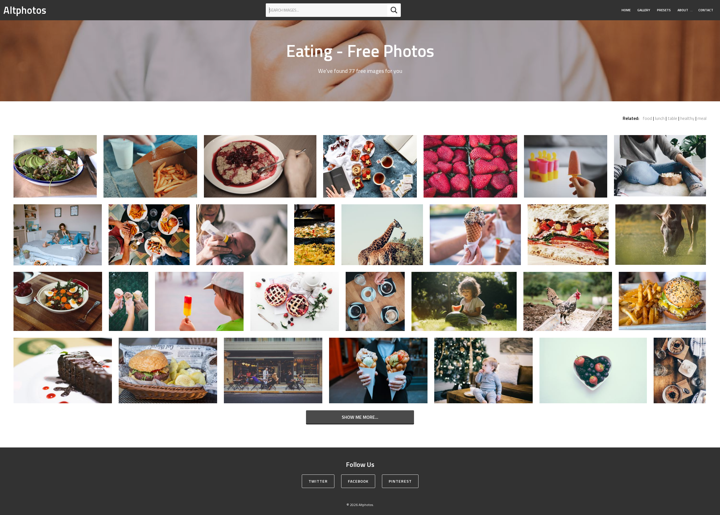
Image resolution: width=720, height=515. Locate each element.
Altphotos (24, 10)
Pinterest (400, 481)
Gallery (643, 10)
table (672, 118)
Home (626, 10)
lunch (660, 118)
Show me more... (360, 417)
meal (702, 118)
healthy (687, 118)
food (647, 118)
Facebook (358, 481)
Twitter (318, 481)
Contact (705, 10)
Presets (664, 10)
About (683, 10)
